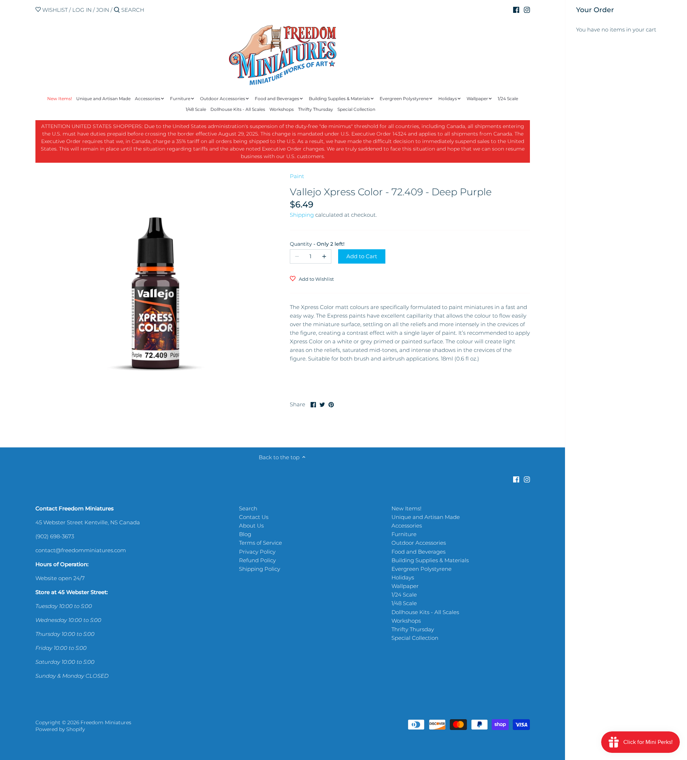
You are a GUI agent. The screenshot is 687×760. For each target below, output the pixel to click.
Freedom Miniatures (106, 722)
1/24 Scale (404, 594)
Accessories (406, 525)
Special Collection (414, 637)
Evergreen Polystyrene (421, 568)
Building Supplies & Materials (430, 560)
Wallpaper (405, 586)
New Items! (406, 508)
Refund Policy (257, 560)
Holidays (402, 577)
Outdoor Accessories (418, 542)
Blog (245, 534)
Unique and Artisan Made (425, 517)
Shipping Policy (259, 568)
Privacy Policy (257, 551)
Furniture (403, 534)
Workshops (406, 620)
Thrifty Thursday (412, 629)
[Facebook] (516, 9)
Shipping (302, 214)
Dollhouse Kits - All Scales (425, 612)
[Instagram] (527, 9)
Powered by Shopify (60, 729)
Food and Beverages (418, 551)
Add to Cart (361, 256)
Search (248, 508)
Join (102, 9)
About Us (251, 525)
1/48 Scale (404, 603)
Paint (297, 176)
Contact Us (253, 517)
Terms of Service (260, 542)
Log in (82, 9)
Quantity (310, 244)
